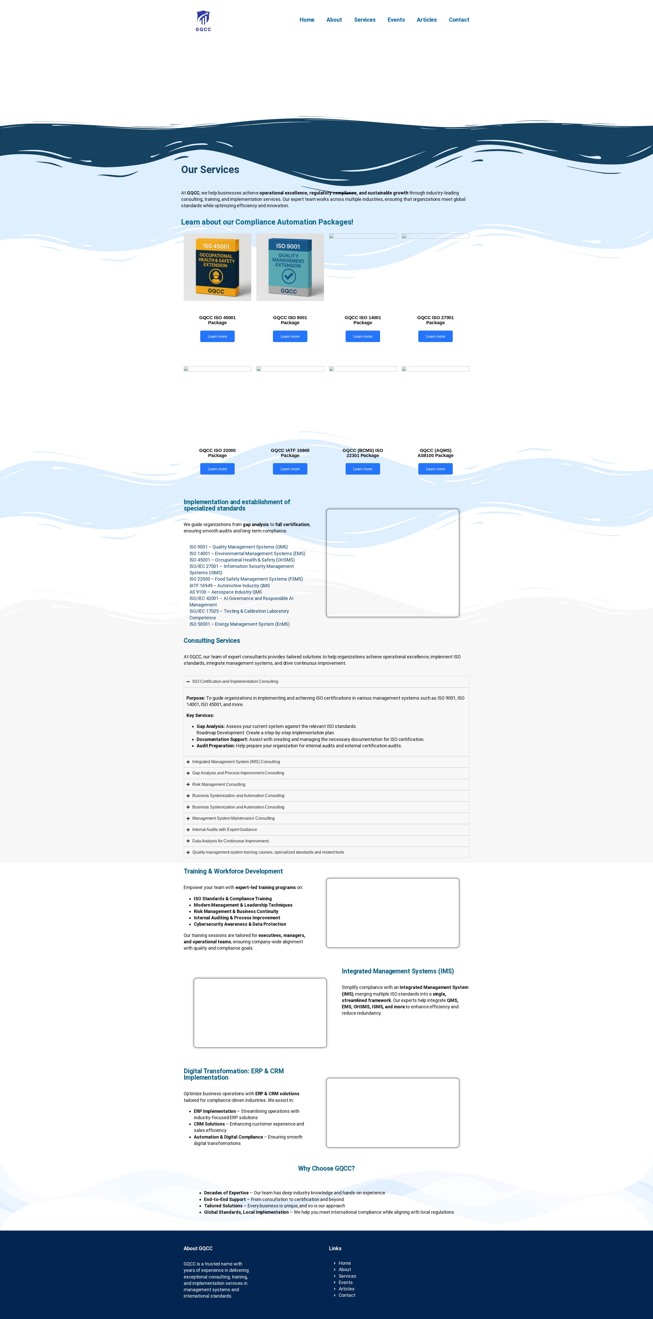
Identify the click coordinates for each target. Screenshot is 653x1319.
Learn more (217, 336)
